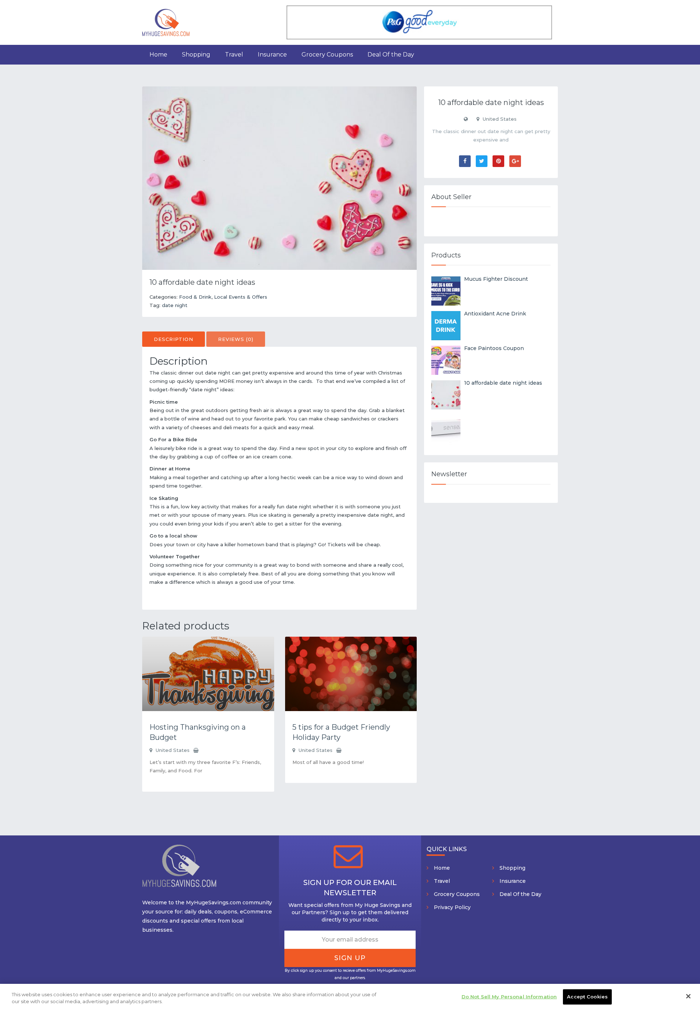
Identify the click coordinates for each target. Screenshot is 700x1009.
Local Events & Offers (240, 297)
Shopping (196, 54)
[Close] (688, 996)
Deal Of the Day (391, 54)
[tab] (173, 339)
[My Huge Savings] (166, 22)
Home (158, 54)
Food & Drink (195, 297)
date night (174, 305)
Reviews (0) (235, 339)
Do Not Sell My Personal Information (509, 997)
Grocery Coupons (327, 54)
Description (173, 339)
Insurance (272, 54)
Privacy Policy (452, 907)
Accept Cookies (587, 997)
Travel (234, 54)
